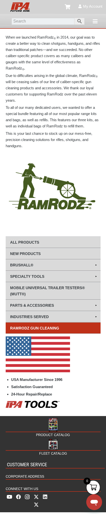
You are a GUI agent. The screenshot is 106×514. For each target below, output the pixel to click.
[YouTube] (10, 497)
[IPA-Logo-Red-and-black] (20, 7)
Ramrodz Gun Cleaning (34, 328)
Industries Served (29, 317)
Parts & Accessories (32, 305)
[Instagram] (27, 497)
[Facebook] (18, 497)
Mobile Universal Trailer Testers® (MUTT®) (47, 291)
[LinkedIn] (45, 497)
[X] (36, 501)
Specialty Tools (27, 276)
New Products (25, 254)
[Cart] (67, 7)
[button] (95, 21)
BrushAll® (21, 265)
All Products (24, 242)
